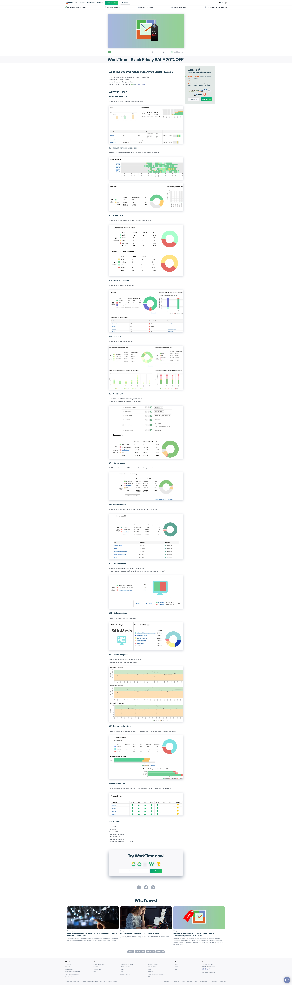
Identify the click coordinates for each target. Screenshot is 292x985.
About (176, 964)
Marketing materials (153, 964)
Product (81, 2)
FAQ (121, 971)
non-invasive (208, 76)
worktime (130, 951)
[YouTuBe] (209, 969)
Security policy (204, 981)
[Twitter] (207, 969)
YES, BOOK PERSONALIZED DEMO (274, 965)
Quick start (100, 2)
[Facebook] (205, 969)
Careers (177, 969)
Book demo (125, 2)
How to (122, 969)
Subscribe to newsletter (208, 972)
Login (221, 2)
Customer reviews (125, 974)
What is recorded (124, 967)
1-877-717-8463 (209, 964)
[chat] (287, 980)
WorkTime (68, 964)
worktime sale (160, 951)
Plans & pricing (91, 2)
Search (166, 981)
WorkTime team (179, 52)
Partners (177, 967)
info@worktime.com (209, 967)
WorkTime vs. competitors (72, 971)
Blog (149, 976)
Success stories (152, 967)
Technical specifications (72, 974)
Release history (69, 976)
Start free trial (156, 871)
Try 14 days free (111, 2)
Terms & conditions (187, 981)
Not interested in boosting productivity (274, 971)
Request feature (69, 969)
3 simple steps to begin (126, 964)
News (109, 52)
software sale (150, 951)
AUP (196, 981)
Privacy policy (175, 981)
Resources (150, 971)
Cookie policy (223, 981)
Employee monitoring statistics (156, 974)
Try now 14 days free (98, 964)
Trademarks (214, 981)
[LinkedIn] (203, 969)
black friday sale (140, 951)
